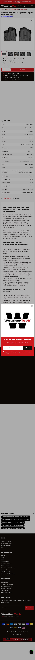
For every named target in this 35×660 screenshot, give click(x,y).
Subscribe (28, 347)
